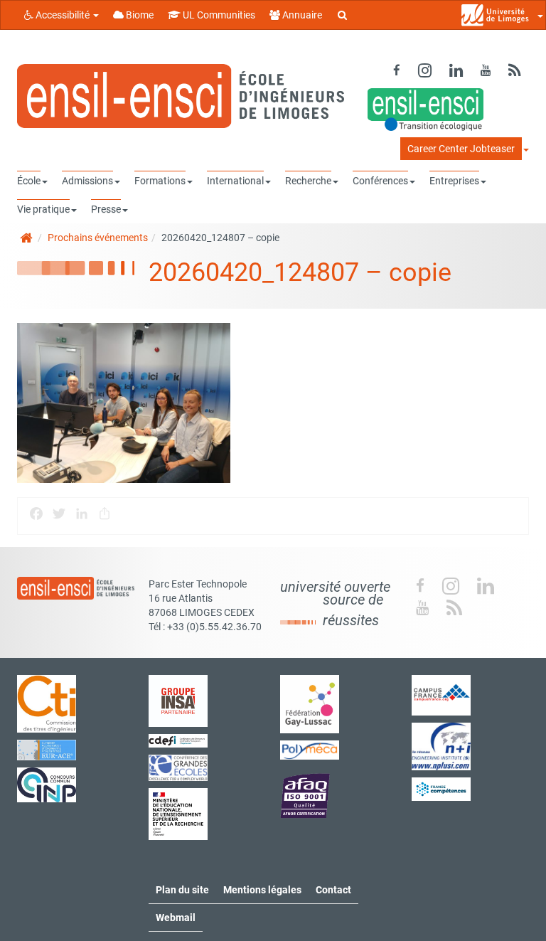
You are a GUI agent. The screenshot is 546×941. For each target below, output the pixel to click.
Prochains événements (98, 237)
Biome (139, 15)
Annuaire (301, 15)
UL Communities (218, 15)
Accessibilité (62, 15)
